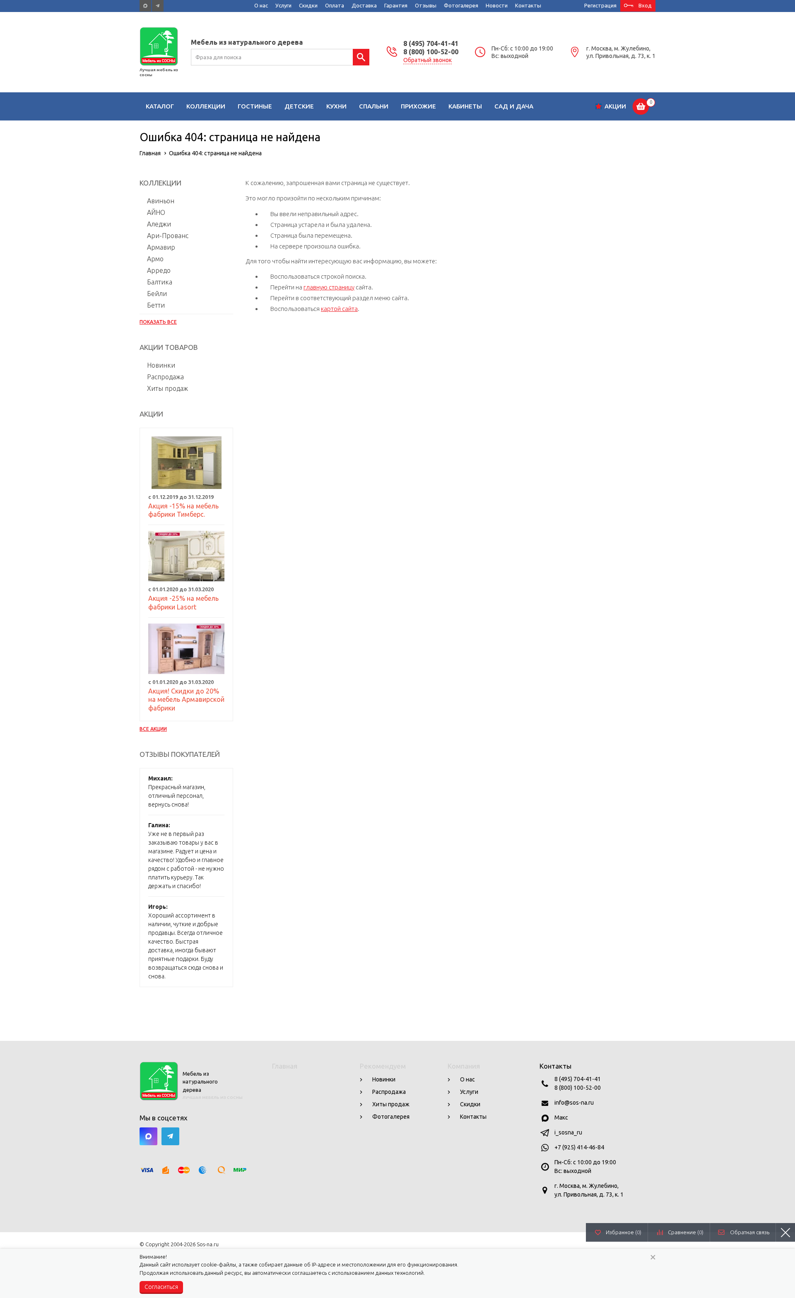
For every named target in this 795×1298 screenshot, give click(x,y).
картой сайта (339, 308)
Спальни (373, 106)
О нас (261, 5)
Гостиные (255, 106)
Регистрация (600, 5)
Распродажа (165, 376)
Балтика (159, 282)
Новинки (161, 365)
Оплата (334, 5)
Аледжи (159, 224)
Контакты (528, 5)
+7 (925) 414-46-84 (579, 1147)
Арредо (159, 270)
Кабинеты (465, 106)
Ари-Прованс (167, 235)
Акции (615, 106)
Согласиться (161, 1287)
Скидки (308, 5)
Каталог (160, 106)
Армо (155, 258)
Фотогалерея (461, 5)
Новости (497, 5)
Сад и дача (513, 106)
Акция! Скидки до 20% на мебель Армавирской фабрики (186, 699)
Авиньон (160, 201)
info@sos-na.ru (574, 1102)
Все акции (153, 729)
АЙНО (156, 212)
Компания (464, 1066)
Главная (284, 1066)
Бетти (156, 305)
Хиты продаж (167, 388)
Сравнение (685, 1232)
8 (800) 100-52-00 (430, 51)
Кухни (336, 106)
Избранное (623, 1232)
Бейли (157, 293)
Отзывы (425, 5)
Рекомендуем (383, 1066)
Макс (561, 1117)
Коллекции (205, 106)
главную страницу (329, 287)
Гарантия (395, 5)
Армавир (161, 247)
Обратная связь (749, 1232)
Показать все (158, 322)
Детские (299, 106)
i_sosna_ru (568, 1132)
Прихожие (418, 106)
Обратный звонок (427, 60)
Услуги (283, 5)
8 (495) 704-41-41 (430, 43)
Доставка (364, 5)
